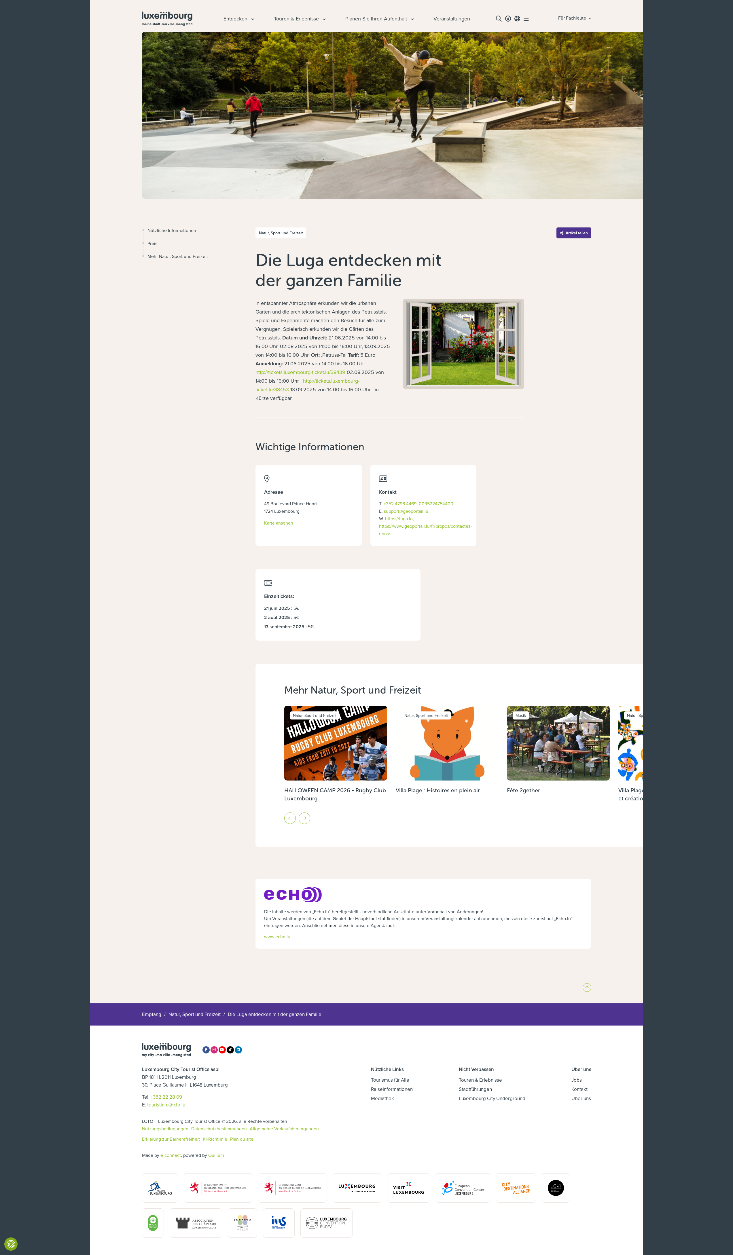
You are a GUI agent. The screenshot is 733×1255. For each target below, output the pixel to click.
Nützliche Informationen (171, 230)
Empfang (151, 1014)
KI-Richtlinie (215, 1139)
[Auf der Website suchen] (499, 18)
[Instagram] (214, 1049)
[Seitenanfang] (587, 987)
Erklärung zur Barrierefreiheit (171, 1139)
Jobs (576, 1079)
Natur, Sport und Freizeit (194, 1014)
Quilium (216, 1155)
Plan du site (241, 1139)
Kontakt (579, 1089)
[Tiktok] (230, 1049)
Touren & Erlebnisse (480, 1079)
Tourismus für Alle (390, 1079)
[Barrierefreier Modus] (508, 18)
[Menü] (526, 19)
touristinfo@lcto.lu (166, 1104)
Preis (152, 243)
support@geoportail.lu (406, 511)
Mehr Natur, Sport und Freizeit (177, 256)
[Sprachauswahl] (517, 19)
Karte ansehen (278, 522)
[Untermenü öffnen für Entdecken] (252, 18)
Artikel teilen (577, 233)
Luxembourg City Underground (492, 1098)
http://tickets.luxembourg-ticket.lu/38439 (300, 372)
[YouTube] (222, 1049)
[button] (290, 818)
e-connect (170, 1155)
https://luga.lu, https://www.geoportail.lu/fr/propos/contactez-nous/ (425, 526)
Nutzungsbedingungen (165, 1128)
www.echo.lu (277, 936)
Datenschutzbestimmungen (219, 1128)
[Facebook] (206, 1049)
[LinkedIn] (238, 1049)
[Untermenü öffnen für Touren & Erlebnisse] (323, 18)
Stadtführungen (475, 1089)
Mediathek (382, 1098)
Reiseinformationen (392, 1089)
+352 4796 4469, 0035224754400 (418, 503)
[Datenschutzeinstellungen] (11, 1244)
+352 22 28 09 (166, 1096)
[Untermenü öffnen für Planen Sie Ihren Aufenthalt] (411, 18)
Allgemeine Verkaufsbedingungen (284, 1128)
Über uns (581, 1098)
